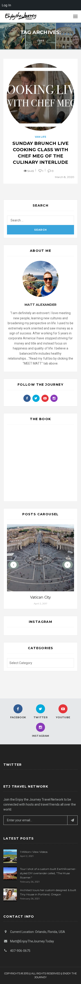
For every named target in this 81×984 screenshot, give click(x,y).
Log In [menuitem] (6, 5)
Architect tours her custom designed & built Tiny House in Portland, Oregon (48, 892)
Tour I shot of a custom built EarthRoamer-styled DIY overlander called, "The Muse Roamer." (48, 873)
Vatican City (40, 597)
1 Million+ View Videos (33, 851)
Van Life (40, 136)
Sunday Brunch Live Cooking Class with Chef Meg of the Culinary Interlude (40, 153)
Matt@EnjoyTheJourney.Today (32, 941)
